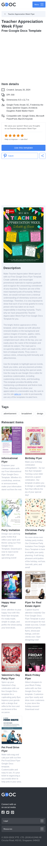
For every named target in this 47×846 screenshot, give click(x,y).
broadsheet (27, 414)
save (12, 211)
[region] (23, 57)
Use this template (23, 148)
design (40, 414)
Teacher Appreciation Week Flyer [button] (21, 14)
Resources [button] (8, 829)
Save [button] (11, 156)
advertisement (10, 414)
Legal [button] (6, 821)
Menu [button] (36, 5)
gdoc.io (17, 394)
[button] (42, 156)
